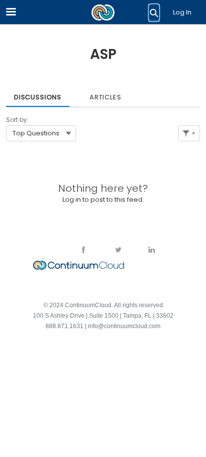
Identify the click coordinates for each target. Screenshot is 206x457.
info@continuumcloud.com (124, 326)
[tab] (38, 93)
